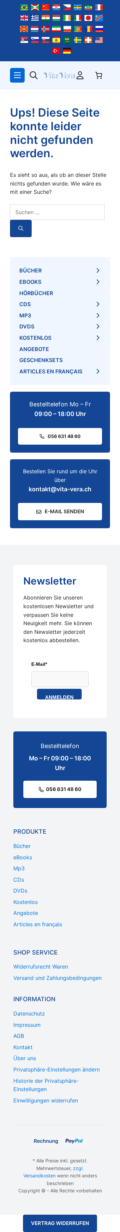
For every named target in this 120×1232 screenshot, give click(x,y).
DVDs (26, 326)
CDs (25, 304)
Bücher (30, 270)
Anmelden (59, 696)
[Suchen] (21, 228)
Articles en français (50, 371)
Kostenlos (35, 337)
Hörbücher (36, 293)
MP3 (25, 315)
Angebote (34, 349)
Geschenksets (41, 360)
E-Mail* (39, 664)
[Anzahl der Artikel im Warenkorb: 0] (99, 75)
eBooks (30, 281)
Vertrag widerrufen (60, 1223)
